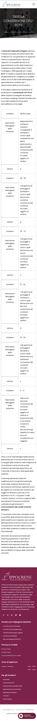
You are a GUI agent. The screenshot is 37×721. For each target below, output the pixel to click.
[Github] (12, 615)
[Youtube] (20, 615)
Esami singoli (7, 699)
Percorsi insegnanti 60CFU (12, 639)
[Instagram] (8, 615)
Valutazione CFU (8, 683)
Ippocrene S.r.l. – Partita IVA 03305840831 (18, 710)
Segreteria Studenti (10, 692)
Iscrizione (6, 679)
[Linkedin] (16, 615)
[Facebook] (4, 615)
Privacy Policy (6, 649)
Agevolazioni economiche (12, 689)
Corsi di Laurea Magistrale (12, 629)
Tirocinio (6, 696)
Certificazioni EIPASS (10, 636)
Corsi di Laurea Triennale (11, 626)
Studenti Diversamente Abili (12, 686)
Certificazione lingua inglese (13, 633)
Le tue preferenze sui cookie (11, 655)
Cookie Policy (6, 652)
